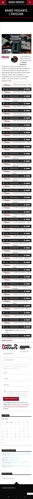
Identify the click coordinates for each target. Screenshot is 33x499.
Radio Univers (16, 2)
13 (15, 431)
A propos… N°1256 (13, 458)
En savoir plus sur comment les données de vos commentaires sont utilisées (16, 407)
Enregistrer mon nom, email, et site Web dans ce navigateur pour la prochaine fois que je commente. (18, 392)
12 (11, 431)
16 (28, 431)
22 (24, 434)
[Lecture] (4, 89)
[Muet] (24, 89)
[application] (16, 89)
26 (11, 437)
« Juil (3, 443)
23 (28, 434)
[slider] (28, 88)
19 (11, 434)
